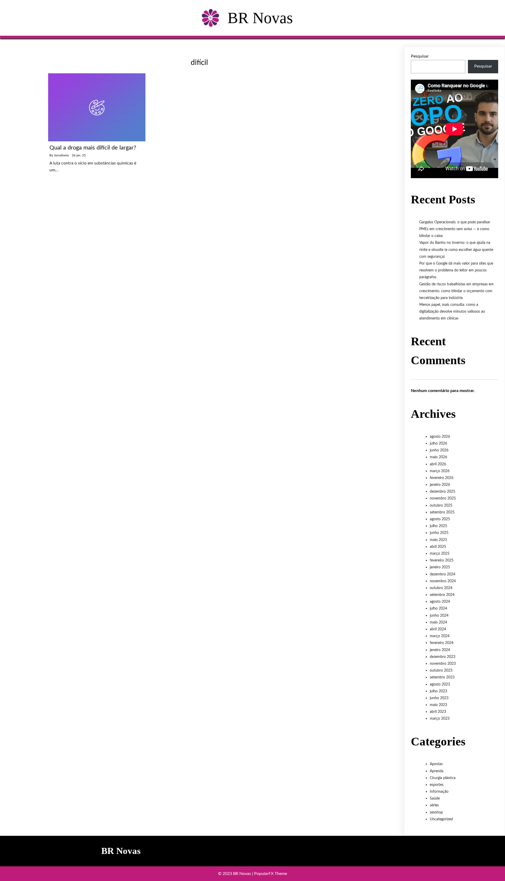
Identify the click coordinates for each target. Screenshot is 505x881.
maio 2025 (438, 540)
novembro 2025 (443, 498)
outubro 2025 (441, 505)
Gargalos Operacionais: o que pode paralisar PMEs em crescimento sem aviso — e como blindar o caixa (454, 229)
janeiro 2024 (440, 650)
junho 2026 (439, 450)
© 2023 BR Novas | (236, 874)
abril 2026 (438, 464)
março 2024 (440, 636)
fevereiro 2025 (441, 560)
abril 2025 (438, 547)
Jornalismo (61, 155)
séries (434, 805)
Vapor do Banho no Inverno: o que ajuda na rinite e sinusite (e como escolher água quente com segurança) (456, 249)
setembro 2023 (442, 677)
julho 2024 (438, 608)
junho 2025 (439, 533)
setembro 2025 (442, 512)
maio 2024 (438, 622)
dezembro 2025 (442, 491)
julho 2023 (438, 691)
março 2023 (440, 718)
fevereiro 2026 (441, 478)
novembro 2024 (443, 581)
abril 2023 (438, 712)
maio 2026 (438, 457)
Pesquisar (420, 56)
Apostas (436, 764)
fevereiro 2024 (441, 643)
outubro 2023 (441, 670)
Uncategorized (441, 819)
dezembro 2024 (442, 574)
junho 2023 (439, 698)
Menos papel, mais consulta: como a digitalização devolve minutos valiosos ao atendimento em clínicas (452, 311)
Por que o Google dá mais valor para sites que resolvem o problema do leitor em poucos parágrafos (456, 270)
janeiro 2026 (440, 485)
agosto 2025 (440, 519)
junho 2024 (439, 615)
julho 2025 (438, 526)
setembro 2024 (442, 595)
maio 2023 (438, 705)
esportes (436, 785)
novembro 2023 (443, 664)
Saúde (435, 798)
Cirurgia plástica (443, 778)
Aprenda (436, 771)
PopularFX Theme (270, 874)
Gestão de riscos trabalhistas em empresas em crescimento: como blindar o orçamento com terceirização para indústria (456, 291)
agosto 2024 (440, 602)
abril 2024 (438, 629)
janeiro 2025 (440, 567)
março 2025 (440, 553)
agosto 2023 (440, 684)
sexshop (436, 812)
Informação (439, 792)
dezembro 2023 (442, 657)
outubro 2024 (441, 588)
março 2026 (440, 471)
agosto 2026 (440, 437)
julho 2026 (438, 443)
